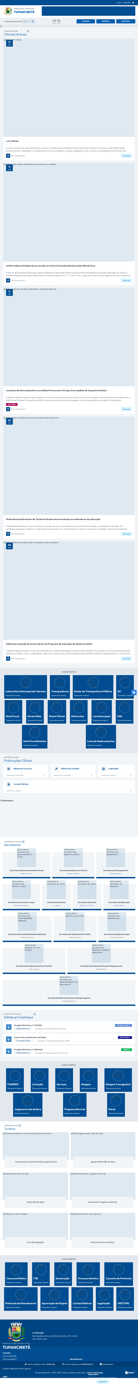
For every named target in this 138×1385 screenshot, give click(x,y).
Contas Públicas (20, 784)
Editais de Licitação (70, 768)
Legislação (113, 768)
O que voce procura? (13, 21)
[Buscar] (33, 21)
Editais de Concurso (22, 768)
